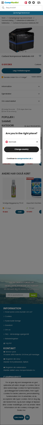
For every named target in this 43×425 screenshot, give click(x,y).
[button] (29, 2)
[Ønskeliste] (33, 2)
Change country (22, 149)
